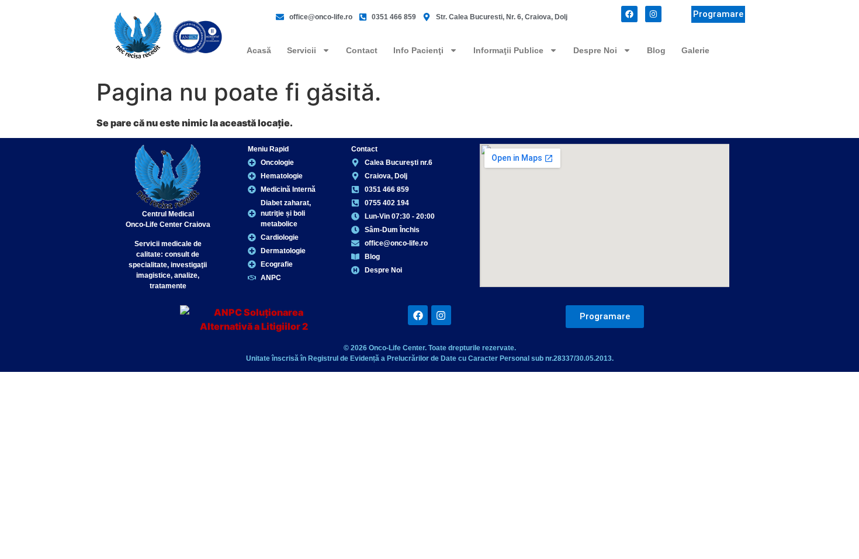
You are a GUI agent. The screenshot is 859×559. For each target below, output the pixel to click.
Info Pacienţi (418, 50)
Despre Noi (595, 50)
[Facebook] (629, 14)
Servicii (301, 50)
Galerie (695, 50)
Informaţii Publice (508, 50)
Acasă (259, 50)
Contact (361, 50)
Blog (656, 50)
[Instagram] (653, 14)
